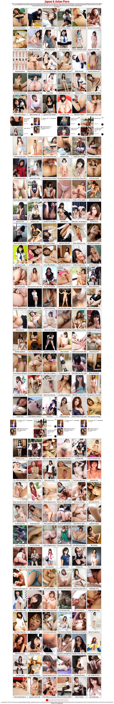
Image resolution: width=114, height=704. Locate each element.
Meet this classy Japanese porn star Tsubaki (20, 654)
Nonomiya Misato (35, 28)
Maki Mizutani (64, 221)
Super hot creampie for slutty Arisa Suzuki (49, 459)
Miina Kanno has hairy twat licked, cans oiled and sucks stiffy (64, 459)
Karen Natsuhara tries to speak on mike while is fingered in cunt (64, 675)
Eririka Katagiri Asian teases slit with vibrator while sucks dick (79, 265)
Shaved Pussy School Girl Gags (64, 28)
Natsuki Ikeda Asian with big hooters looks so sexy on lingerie (34, 50)
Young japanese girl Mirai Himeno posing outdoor (64, 373)
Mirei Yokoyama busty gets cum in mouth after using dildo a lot (35, 480)
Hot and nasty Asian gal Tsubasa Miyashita (64, 545)
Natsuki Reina (94, 221)
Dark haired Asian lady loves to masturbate (34, 330)
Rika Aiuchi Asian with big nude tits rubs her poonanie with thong (94, 567)
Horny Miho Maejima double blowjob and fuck (50, 265)
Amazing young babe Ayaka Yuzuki (64, 395)
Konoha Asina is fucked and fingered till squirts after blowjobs (49, 178)
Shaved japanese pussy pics (20, 200)
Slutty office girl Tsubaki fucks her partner (64, 502)
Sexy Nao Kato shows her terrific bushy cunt (64, 308)
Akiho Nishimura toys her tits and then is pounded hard (79, 243)
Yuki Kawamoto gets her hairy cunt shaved (35, 287)
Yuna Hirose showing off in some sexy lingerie (35, 567)
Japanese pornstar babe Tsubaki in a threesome (79, 308)
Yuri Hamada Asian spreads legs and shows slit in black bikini (79, 675)
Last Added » (57, 6)
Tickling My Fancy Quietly (94, 589)
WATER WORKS (64, 156)
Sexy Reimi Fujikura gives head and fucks (35, 675)
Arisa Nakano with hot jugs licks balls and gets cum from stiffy (35, 417)
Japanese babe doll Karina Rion (64, 243)
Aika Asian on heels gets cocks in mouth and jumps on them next (79, 632)
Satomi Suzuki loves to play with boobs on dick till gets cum (49, 675)
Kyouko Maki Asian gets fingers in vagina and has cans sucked (35, 71)
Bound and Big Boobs (20, 243)
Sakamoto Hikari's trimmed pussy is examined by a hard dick (79, 115)
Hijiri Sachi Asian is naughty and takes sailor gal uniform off (50, 50)
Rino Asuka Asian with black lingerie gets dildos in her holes (49, 157)
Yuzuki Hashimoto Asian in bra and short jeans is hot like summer (79, 287)
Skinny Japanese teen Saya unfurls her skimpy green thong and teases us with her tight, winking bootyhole (50, 502)
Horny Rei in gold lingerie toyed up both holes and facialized (94, 178)
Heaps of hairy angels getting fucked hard (79, 200)
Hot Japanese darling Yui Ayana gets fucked (94, 417)
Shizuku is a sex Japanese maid (20, 459)
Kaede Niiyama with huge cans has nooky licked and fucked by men (20, 395)
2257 (62, 703)
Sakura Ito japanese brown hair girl (94, 632)
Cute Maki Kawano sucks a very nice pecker (49, 243)
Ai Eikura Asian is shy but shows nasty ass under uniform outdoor (20, 610)
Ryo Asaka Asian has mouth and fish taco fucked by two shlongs (49, 589)
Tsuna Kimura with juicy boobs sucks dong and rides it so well (20, 373)
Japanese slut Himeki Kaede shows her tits (50, 115)
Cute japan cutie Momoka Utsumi (64, 115)
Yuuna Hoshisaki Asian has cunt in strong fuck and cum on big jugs (94, 459)
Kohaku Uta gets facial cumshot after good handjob (94, 330)
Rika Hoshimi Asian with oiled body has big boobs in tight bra (79, 417)
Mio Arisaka (94, 545)
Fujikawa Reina (79, 93)
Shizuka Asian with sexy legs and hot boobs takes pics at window (79, 654)
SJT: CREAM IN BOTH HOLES (94, 675)
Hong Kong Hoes (20, 71)
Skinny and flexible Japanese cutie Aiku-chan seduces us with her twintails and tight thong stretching (49, 330)
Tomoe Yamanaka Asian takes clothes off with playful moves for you (79, 50)
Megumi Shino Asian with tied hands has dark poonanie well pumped (94, 610)
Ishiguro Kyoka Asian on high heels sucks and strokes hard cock (20, 589)
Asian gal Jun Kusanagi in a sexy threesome (20, 50)
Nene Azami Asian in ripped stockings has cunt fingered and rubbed (20, 697)
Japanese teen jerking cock (94, 28)
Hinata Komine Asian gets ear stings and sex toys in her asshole (64, 93)
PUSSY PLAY (20, 416)
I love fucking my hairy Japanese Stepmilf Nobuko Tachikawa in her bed (34, 352)
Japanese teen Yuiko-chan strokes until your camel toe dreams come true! (94, 50)
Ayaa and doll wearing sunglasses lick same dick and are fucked (64, 524)
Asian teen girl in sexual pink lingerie (20, 502)
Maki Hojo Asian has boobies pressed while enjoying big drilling (49, 395)
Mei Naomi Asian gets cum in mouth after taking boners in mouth (94, 243)
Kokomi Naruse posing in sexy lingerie (94, 654)
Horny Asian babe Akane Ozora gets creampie (64, 330)
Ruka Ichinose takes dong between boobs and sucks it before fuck (79, 524)
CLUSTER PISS (79, 458)
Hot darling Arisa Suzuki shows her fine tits (49, 200)
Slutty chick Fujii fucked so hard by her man (79, 28)
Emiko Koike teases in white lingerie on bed (64, 265)
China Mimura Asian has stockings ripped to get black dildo (49, 697)
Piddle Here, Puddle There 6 (34, 459)
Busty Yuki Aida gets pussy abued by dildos (20, 28)
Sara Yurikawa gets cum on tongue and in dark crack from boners (64, 71)
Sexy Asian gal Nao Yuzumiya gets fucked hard (64, 480)
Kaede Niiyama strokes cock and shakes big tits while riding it (79, 330)
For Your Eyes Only (64, 610)
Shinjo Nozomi (79, 71)
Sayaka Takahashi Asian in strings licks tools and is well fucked (20, 308)
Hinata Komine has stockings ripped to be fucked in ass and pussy (49, 308)
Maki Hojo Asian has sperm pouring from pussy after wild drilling (20, 632)
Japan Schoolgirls (50, 28)
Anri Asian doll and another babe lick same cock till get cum (79, 502)
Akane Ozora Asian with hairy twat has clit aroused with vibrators (79, 352)
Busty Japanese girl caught (34, 243)
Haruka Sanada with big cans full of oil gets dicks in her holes (35, 395)
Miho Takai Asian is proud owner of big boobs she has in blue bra (35, 589)
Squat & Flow (49, 653)
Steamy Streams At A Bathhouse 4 (94, 71)
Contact (59, 703)
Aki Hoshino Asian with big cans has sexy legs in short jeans (79, 178)
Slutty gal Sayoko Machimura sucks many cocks (94, 373)
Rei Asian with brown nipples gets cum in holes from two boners (20, 93)
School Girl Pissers (94, 286)
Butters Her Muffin (49, 286)
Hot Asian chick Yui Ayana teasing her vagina (94, 502)
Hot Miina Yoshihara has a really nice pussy (35, 157)
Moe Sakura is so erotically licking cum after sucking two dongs (35, 632)
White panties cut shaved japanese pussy (34, 115)
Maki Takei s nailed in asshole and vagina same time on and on (50, 373)
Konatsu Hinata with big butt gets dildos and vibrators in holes (35, 93)
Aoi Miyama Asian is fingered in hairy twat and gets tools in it (35, 265)
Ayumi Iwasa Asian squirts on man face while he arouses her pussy (35, 178)
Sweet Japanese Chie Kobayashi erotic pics (50, 524)
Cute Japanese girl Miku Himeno (94, 93)
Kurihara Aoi (79, 567)
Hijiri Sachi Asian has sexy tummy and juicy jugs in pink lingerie (35, 610)
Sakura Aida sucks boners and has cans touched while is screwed (94, 200)
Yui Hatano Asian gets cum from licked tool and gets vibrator (94, 157)
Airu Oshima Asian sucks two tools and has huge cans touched (94, 115)
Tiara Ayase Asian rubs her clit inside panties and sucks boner (49, 632)
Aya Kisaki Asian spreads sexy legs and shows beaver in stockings (94, 697)
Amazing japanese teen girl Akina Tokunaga (64, 178)
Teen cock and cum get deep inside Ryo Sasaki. (49, 71)
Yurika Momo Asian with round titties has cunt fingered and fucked (64, 287)
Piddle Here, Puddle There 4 (79, 157)
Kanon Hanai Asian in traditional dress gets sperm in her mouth (94, 308)
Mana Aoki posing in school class (20, 115)
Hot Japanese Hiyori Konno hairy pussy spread (20, 178)
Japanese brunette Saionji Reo (34, 654)
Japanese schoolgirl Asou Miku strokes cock (49, 352)
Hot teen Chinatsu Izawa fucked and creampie (35, 545)
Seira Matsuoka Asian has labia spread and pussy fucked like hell (79, 545)
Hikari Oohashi (64, 351)
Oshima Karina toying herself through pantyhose (35, 308)
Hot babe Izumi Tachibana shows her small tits (20, 675)
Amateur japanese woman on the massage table (20, 352)
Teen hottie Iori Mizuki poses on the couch (64, 632)
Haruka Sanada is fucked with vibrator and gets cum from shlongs (94, 265)
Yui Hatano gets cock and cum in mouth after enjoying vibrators (79, 480)
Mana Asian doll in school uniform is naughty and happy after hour (49, 480)
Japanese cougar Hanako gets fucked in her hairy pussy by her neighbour (94, 524)
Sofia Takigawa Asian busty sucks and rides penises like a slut (49, 545)
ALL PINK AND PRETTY (20, 480)
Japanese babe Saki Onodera (34, 697)
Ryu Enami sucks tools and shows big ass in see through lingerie (79, 589)
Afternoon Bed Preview (64, 588)
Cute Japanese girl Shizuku (20, 265)
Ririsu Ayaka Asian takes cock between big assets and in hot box (50, 610)
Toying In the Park (35, 200)
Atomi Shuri (49, 93)
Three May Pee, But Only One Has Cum (79, 373)
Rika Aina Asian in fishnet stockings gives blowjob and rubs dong (79, 610)
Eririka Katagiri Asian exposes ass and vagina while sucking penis (20, 567)
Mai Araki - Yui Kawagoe (79, 221)
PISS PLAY (50, 416)
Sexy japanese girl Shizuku (64, 50)
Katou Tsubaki (79, 697)
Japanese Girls (20, 221)
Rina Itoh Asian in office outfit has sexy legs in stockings (64, 697)
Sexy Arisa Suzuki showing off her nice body (20, 287)
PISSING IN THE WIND (49, 221)
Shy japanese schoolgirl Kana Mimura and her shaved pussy (94, 395)
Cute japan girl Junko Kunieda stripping (20, 157)
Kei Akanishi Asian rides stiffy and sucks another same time (35, 373)
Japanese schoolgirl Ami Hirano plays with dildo (64, 654)
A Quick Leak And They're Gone (20, 545)
